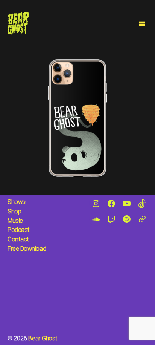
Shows (17, 201)
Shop (14, 211)
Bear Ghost (42, 338)
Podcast (19, 229)
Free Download (27, 248)
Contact (18, 239)
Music (15, 220)
